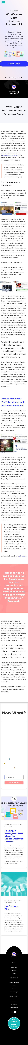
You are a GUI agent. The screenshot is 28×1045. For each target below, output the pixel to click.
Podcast (14, 970)
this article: (23, 556)
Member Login (14, 992)
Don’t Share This (11, 908)
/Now (14, 973)
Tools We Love (14, 1007)
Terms (14, 989)
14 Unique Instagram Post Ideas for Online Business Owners (14, 836)
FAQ (14, 985)
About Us (14, 967)
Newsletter (14, 1004)
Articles (14, 1001)
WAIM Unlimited (14, 982)
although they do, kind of (10, 155)
